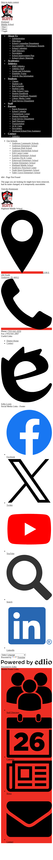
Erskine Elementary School (23, 163)
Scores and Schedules (21, 71)
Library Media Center (21, 98)
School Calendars (19, 48)
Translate (21, 657)
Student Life (17, 84)
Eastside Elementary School (24, 155)
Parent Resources (19, 109)
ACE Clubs (17, 126)
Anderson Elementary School (24, 146)
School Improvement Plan (23, 55)
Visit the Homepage (9, 189)
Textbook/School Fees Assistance (26, 131)
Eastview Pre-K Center (22, 158)
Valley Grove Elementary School (26, 172)
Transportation (18, 123)
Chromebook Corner (21, 114)
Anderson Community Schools (25, 143)
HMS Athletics (18, 66)
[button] (13, 35)
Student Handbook (20, 93)
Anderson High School (22, 148)
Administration (18, 38)
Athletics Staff (18, 68)
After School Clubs (20, 91)
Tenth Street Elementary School (25, 170)
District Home (13, 341)
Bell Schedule (18, 86)
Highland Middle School (22, 165)
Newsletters (17, 53)
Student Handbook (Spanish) (24, 96)
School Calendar (19, 111)
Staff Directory (18, 51)
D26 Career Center (20, 153)
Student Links (18, 88)
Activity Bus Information (22, 76)
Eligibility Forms (19, 73)
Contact (10, 343)
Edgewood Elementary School (25, 160)
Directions (16, 41)
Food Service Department (23, 101)
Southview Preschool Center (24, 168)
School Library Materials (22, 58)
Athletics (16, 136)
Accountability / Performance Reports (28, 46)
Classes (15, 81)
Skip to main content (10, 2)
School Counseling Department (25, 43)
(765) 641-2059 (14, 331)
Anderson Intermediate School (25, 150)
